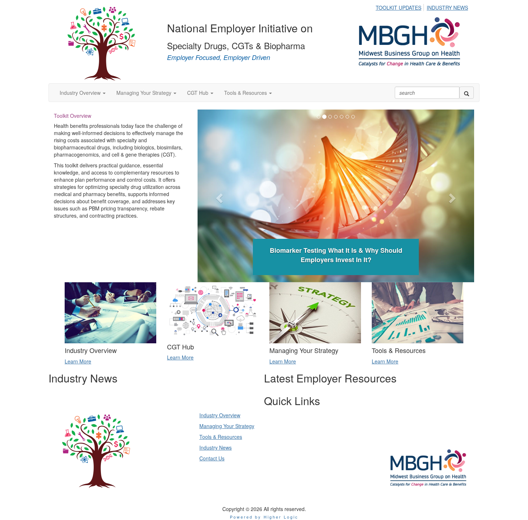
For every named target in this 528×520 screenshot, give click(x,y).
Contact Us (211, 458)
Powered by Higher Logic (264, 517)
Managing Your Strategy (226, 426)
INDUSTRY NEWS (447, 7)
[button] (82, 93)
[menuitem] (400, 6)
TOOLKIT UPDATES (398, 7)
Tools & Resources (220, 436)
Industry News (215, 447)
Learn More (78, 361)
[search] (466, 93)
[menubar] (423, 6)
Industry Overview (219, 415)
